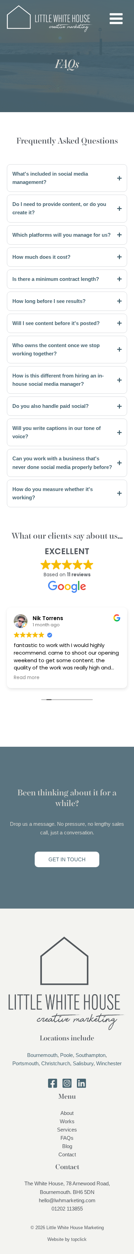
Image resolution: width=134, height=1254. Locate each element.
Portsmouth (25, 1063)
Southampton (90, 1055)
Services (67, 1130)
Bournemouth (42, 1055)
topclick (79, 1239)
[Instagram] (67, 1083)
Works (67, 1121)
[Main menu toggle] (116, 18)
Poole (66, 1055)
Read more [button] (27, 678)
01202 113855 (67, 1209)
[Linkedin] (81, 1083)
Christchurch (55, 1063)
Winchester (109, 1063)
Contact (67, 1154)
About (67, 1113)
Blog (67, 1146)
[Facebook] (52, 1083)
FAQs (67, 1138)
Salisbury (83, 1063)
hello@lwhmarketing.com (67, 1200)
